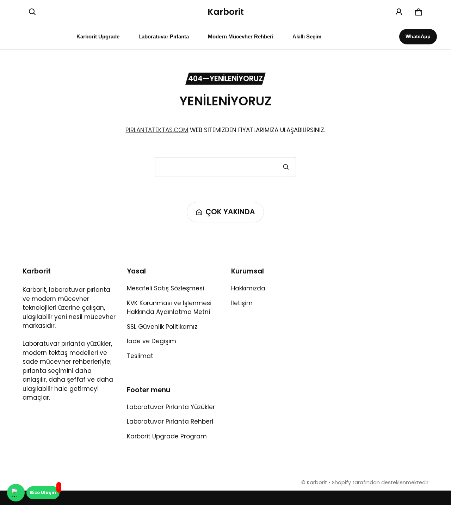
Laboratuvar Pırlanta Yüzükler (171, 407)
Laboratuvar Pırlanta (163, 36)
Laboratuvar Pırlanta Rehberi (170, 421)
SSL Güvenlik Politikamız (162, 326)
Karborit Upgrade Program (167, 436)
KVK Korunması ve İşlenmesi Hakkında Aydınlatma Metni (169, 307)
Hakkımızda (248, 288)
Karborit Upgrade (97, 36)
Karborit (317, 482)
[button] (32, 12)
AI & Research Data (225, 498)
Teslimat (140, 356)
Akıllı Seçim (306, 36)
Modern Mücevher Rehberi (240, 36)
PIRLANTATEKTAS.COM (156, 130)
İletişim (242, 303)
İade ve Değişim (151, 341)
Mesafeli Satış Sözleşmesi (165, 288)
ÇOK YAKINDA (230, 212)
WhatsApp (418, 36)
